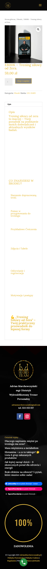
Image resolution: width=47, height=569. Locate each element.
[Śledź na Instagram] (27, 416)
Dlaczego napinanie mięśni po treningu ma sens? (21, 442)
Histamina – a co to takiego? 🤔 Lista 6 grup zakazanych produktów (22, 455)
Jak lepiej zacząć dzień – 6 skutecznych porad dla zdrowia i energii (22, 464)
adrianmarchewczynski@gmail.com (26, 405)
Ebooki (19, 19)
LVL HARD (31, 93)
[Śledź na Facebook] (20, 416)
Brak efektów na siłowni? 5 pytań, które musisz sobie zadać (23, 473)
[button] (38, 29)
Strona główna (10, 19)
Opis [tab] (9, 104)
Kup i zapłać (23, 81)
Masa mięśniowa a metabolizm (21, 448)
